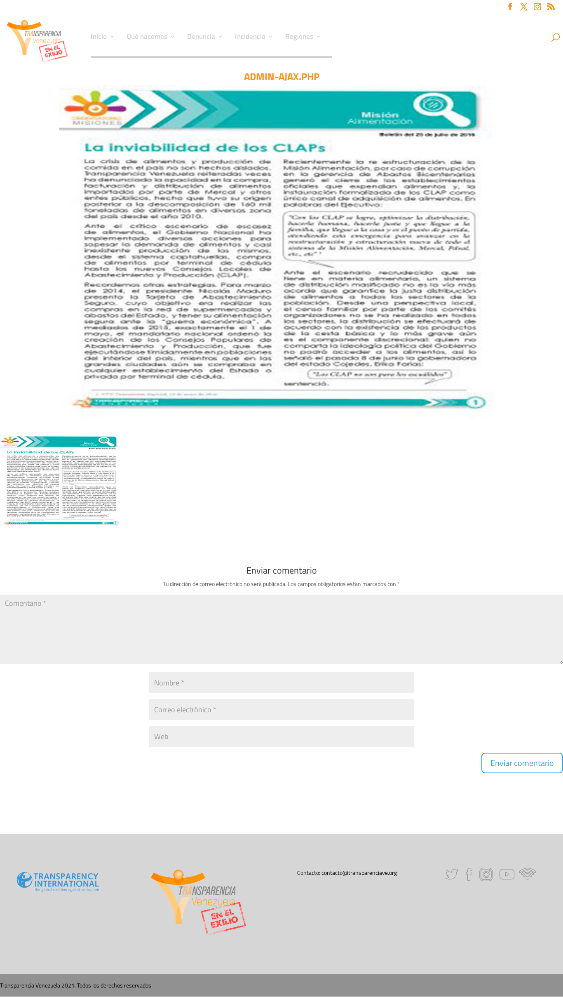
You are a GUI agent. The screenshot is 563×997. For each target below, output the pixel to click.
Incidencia (250, 37)
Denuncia (201, 37)
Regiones (299, 37)
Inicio (99, 37)
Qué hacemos (147, 37)
